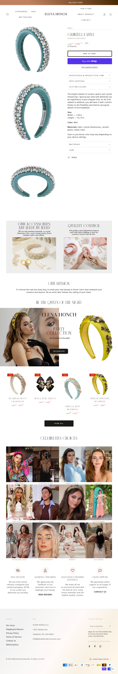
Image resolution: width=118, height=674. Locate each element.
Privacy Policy (12, 633)
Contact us (11, 640)
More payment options (90, 67)
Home (70, 28)
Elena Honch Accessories (21, 659)
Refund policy (12, 644)
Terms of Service (14, 636)
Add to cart (89, 54)
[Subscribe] (110, 626)
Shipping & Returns (15, 629)
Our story (10, 625)
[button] (7, 14)
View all (59, 423)
